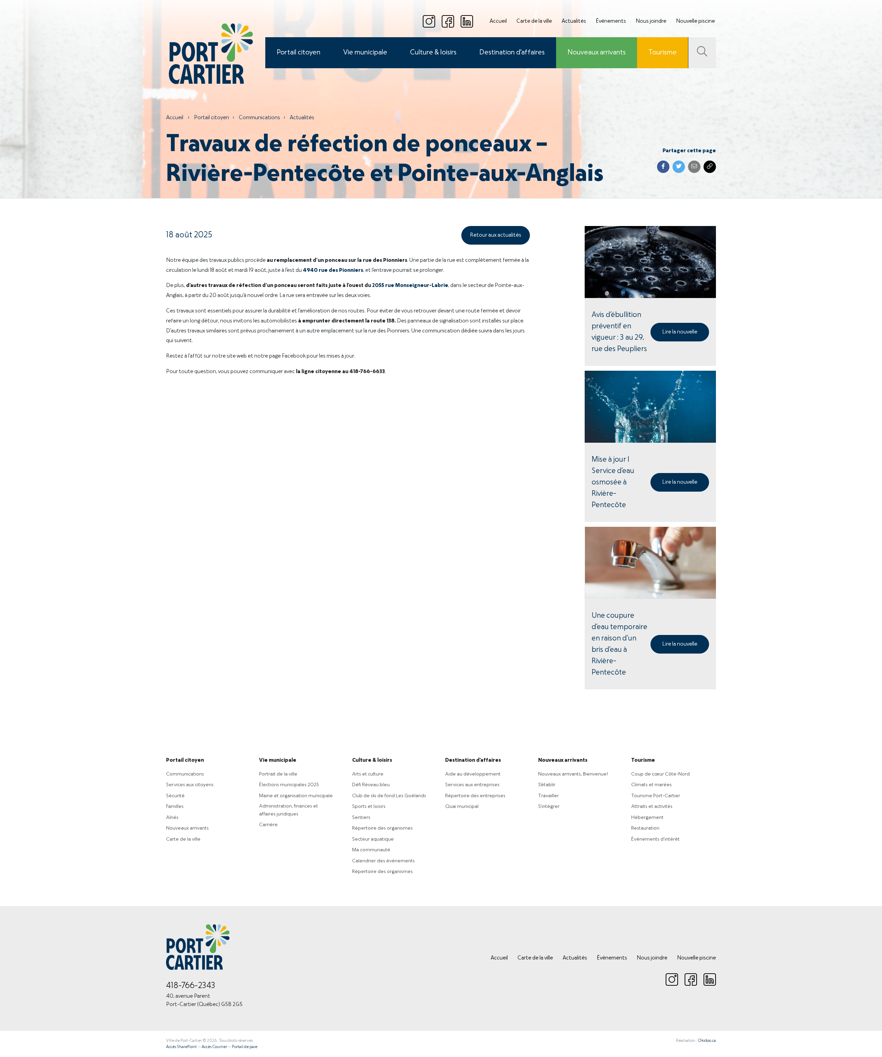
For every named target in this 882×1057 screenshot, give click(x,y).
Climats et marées (651, 784)
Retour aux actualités (495, 235)
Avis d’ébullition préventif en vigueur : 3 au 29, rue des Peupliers (619, 332)
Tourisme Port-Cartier (655, 795)
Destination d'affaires (512, 52)
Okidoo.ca (707, 1041)
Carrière (268, 824)
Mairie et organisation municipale (296, 795)
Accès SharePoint (181, 1047)
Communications (259, 118)
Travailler (548, 795)
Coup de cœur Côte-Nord (660, 774)
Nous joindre (651, 21)
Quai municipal (462, 806)
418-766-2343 (190, 986)
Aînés (172, 817)
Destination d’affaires (473, 760)
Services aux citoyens (190, 784)
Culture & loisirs (433, 52)
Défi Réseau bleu (371, 784)
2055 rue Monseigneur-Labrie (410, 285)
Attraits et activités (652, 806)
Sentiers (361, 817)
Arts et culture (367, 774)
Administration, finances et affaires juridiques (288, 810)
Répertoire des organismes (382, 828)
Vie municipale (365, 52)
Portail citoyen (298, 52)
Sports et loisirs (369, 806)
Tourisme (662, 52)
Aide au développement (473, 774)
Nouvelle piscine (695, 21)
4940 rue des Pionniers (333, 270)
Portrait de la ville (278, 774)
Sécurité (175, 795)
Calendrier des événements (383, 861)
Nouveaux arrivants (596, 52)
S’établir (546, 784)
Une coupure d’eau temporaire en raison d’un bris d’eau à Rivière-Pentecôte (619, 644)
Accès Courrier (214, 1047)
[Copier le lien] (710, 167)
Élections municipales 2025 (289, 784)
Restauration (645, 828)
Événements (611, 21)
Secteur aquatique (373, 839)
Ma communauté (371, 850)
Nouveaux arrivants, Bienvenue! (573, 774)
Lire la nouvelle (679, 332)
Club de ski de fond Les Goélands (389, 795)
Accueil (498, 21)
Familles (175, 806)
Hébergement (647, 817)
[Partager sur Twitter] (679, 167)
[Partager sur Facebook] (663, 167)
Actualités (574, 21)
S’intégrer (549, 806)
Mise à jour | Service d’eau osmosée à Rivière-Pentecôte (613, 482)
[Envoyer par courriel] (694, 167)
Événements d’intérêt (655, 839)
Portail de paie (244, 1047)
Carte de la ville (534, 21)
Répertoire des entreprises (475, 795)
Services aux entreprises (472, 784)
